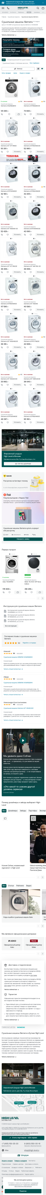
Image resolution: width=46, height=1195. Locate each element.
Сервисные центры (8, 1027)
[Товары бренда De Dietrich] (13, 12)
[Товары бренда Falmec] (21, 12)
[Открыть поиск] (38, 8)
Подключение (6, 1164)
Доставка (33, 975)
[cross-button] (43, 2)
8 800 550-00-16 (21, 1129)
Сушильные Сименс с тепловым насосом (15, 63)
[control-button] (42, 598)
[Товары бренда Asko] (5, 12)
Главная (4, 17)
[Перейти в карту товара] (11, 88)
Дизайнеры (12, 811)
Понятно (23, 1191)
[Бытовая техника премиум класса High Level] (23, 8)
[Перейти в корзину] (43, 8)
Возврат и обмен (17, 1167)
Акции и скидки (25, 73)
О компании (6, 1167)
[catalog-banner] (23, 42)
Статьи (11, 886)
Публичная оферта (27, 1171)
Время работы (6, 1146)
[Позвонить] (8, 8)
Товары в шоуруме (20, 1161)
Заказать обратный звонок (32, 1146)
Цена (15, 73)
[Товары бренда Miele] (29, 12)
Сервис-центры (18, 1164)
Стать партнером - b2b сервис (24, 1138)
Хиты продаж (6, 73)
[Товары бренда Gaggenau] (36, 12)
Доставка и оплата (31, 1164)
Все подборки (34, 63)
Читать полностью (8, 35)
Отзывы (4, 1171)
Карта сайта (29, 1174)
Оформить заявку (23, 539)
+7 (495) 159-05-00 (10, 1144)
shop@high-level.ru (31, 1150)
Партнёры (33, 811)
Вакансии (28, 1167)
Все (4, 811)
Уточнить (40, 114)
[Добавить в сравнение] (2, 114)
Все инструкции (11, 626)
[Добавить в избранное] (9, 114)
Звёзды (23, 811)
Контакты (32, 1161)
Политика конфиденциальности (12, 1174)
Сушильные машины (14, 17)
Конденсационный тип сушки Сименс (18, 60)
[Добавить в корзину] (18, 114)
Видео (28, 886)
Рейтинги (20, 886)
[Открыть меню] (3, 8)
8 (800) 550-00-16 (32, 1144)
